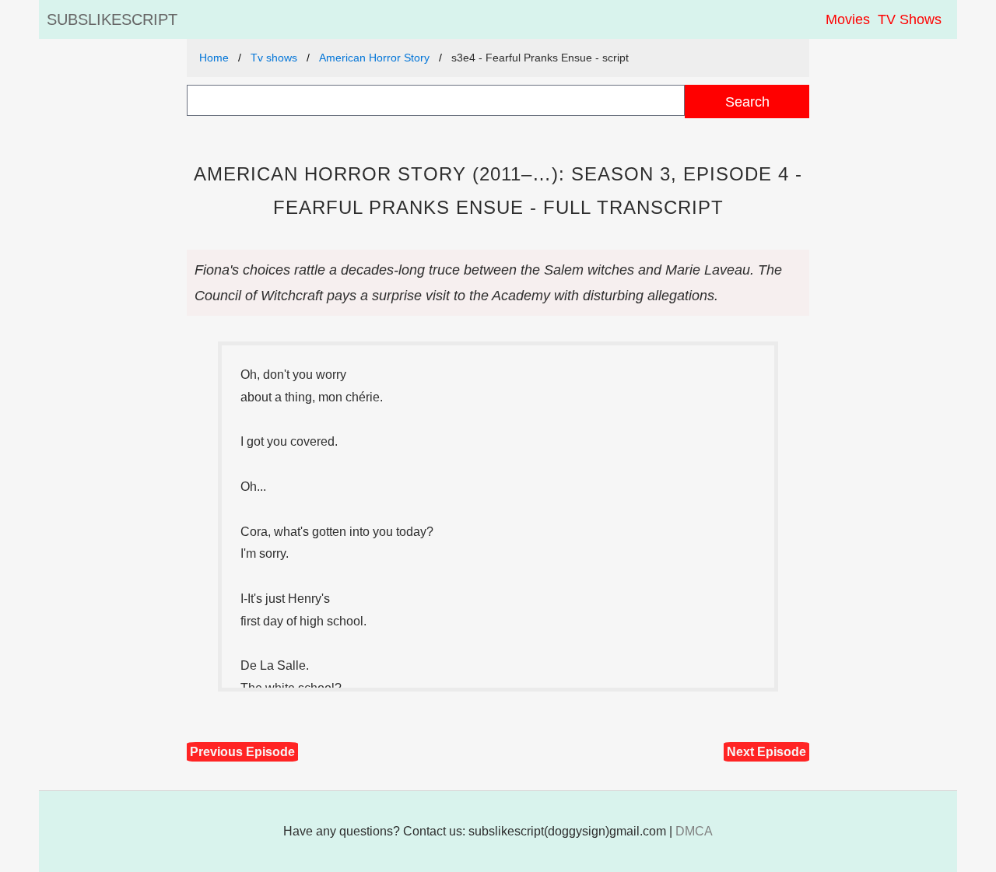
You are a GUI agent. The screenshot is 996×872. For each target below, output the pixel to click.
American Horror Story (374, 57)
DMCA (694, 831)
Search (747, 101)
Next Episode (766, 751)
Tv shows (274, 57)
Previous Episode (242, 751)
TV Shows (910, 19)
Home (214, 57)
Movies (848, 19)
